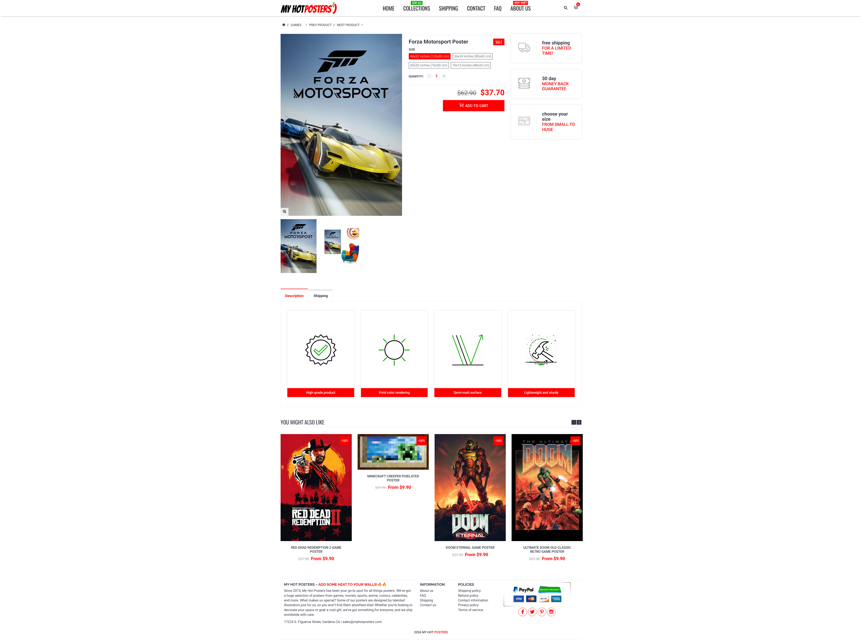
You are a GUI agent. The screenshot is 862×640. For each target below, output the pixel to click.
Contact (476, 8)
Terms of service (470, 610)
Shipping (448, 8)
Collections (416, 6)
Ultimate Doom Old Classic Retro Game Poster (547, 550)
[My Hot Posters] (309, 8)
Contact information (473, 600)
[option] (299, 246)
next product (349, 25)
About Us (520, 6)
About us (426, 591)
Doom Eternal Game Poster (470, 548)
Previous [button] (574, 422)
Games (296, 25)
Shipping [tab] (321, 296)
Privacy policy (468, 605)
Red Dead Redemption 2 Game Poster (316, 550)
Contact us (428, 605)
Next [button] (579, 422)
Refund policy (468, 596)
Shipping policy (469, 591)
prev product (321, 25)
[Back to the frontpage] (283, 25)
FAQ (497, 8)
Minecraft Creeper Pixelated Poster (393, 478)
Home (388, 8)
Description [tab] (294, 296)
